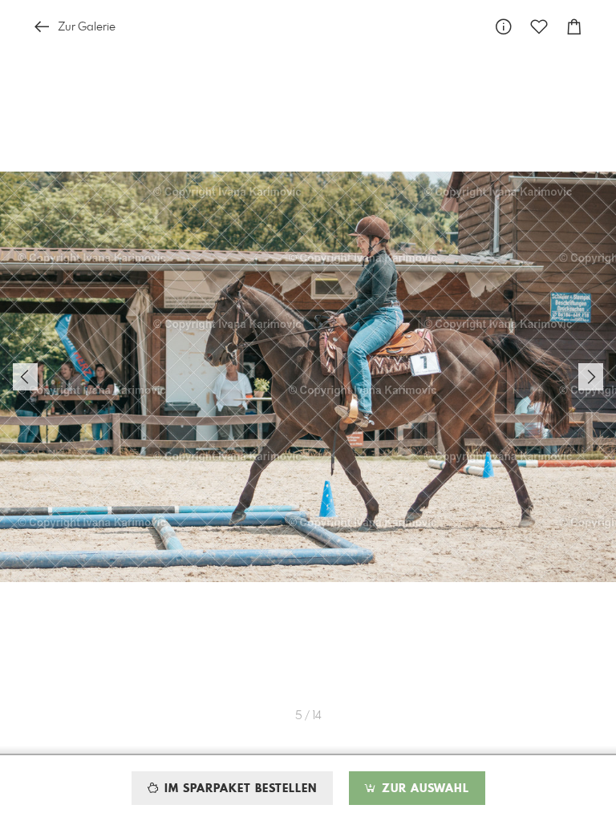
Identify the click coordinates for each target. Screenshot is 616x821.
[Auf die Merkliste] (539, 27)
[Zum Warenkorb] (574, 27)
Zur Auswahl (423, 789)
